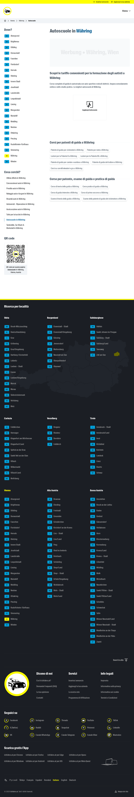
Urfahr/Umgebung (58, 579)
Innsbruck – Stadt (102, 427)
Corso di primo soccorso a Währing (94, 192)
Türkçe (22, 780)
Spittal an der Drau (16, 450)
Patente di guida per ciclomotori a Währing (67, 150)
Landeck (97, 455)
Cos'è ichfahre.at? (43, 680)
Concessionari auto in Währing (18, 183)
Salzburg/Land (100, 343)
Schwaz (97, 472)
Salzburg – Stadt (101, 337)
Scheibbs (98, 602)
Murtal (11, 383)
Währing (21, 21)
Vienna (12, 21)
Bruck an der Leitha (102, 504)
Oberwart (55, 366)
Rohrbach (55, 556)
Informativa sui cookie (110, 692)
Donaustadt (13, 53)
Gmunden (55, 516)
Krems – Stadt (100, 556)
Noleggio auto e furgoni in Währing (19, 193)
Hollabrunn (98, 527)
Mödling (97, 567)
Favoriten (12, 58)
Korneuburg (99, 545)
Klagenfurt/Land (15, 444)
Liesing (11, 104)
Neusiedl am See (58, 355)
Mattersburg (56, 349)
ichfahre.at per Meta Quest (78, 761)
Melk (96, 573)
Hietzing (11, 75)
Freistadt (55, 510)
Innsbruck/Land (100, 432)
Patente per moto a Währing (97, 150)
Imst (96, 438)
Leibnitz (11, 360)
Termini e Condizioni (109, 697)
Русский (13, 780)
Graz (10, 337)
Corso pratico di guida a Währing (95, 186)
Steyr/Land (55, 567)
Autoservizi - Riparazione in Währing (20, 204)
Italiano (56, 780)
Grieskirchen (56, 522)
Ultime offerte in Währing (16, 178)
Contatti (39, 697)
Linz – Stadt (56, 533)
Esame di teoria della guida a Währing (65, 198)
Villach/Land (13, 472)
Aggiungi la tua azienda (78, 686)
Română (47, 780)
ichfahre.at (14, 791)
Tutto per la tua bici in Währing (18, 214)
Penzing (11, 138)
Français (30, 780)
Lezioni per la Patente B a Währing (64, 156)
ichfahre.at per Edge (56, 755)
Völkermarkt (13, 467)
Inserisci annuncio (76, 680)
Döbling (11, 47)
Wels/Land (55, 596)
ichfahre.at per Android (35, 761)
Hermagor (12, 432)
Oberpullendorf (57, 360)
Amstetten (98, 499)
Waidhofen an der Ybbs (103, 636)
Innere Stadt (13, 81)
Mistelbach (98, 579)
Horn (96, 533)
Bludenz (54, 432)
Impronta (104, 680)
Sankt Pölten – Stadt (102, 590)
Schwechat (98, 607)
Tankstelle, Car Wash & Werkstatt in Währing (15, 226)
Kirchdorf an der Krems (60, 527)
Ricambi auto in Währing (15, 199)
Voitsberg (12, 400)
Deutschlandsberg (15, 332)
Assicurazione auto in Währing (18, 209)
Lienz (96, 461)
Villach (11, 461)
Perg (53, 545)
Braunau (54, 499)
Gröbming (12, 343)
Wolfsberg (12, 478)
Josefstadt (12, 87)
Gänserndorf (99, 522)
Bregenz (54, 427)
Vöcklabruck (56, 584)
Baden (97, 510)
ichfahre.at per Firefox (35, 755)
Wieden (11, 161)
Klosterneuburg (100, 539)
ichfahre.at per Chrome (13, 755)
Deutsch (72, 780)
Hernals (11, 70)
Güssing (54, 337)
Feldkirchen (13, 427)
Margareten (13, 110)
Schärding (55, 562)
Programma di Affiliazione (79, 697)
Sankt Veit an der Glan (17, 455)
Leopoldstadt (13, 98)
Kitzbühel (98, 444)
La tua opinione (42, 692)
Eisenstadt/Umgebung (60, 332)
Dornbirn (55, 438)
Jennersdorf (56, 343)
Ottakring (12, 133)
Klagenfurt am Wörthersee (19, 438)
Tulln (96, 613)
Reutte (97, 467)
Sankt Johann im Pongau (104, 332)
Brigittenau (12, 41)
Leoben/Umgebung (16, 378)
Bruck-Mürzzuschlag (16, 326)
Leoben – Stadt (14, 366)
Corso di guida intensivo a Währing (64, 192)
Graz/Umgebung (15, 349)
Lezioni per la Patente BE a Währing (94, 156)
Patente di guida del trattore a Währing (107, 162)
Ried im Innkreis (58, 550)
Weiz (10, 406)
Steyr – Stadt (56, 573)
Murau (11, 389)
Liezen (11, 372)
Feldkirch (55, 444)
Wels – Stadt (56, 590)
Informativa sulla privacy (111, 686)
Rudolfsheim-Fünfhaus (17, 144)
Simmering (12, 150)
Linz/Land (55, 539)
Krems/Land (99, 550)
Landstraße (13, 93)
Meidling (12, 121)
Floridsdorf (12, 64)
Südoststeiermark (15, 395)
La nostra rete (74, 692)
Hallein (97, 326)
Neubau (11, 127)
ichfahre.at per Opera (77, 755)
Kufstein (98, 450)
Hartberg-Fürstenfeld (17, 355)
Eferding (54, 504)
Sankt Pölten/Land (101, 596)
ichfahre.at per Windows (13, 761)
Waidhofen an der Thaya (104, 630)
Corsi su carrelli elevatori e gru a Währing (66, 168)
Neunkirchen (99, 584)
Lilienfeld (98, 562)
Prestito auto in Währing (15, 188)
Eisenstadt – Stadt (58, 326)
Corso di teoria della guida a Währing (65, 186)
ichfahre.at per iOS (55, 761)
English (64, 780)
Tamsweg (98, 349)
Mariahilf (12, 115)
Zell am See (99, 355)
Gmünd (97, 516)
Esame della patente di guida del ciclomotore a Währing (104, 198)
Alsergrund (12, 36)
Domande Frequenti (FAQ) (46, 686)
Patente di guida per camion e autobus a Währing (70, 162)
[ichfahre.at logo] (7, 11)
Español (39, 780)
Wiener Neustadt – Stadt (104, 624)
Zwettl (96, 641)
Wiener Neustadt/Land (103, 619)
